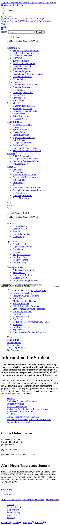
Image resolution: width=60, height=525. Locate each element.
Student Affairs (20, 145)
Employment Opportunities (25, 280)
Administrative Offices (23, 270)
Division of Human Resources (27, 187)
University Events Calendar (25, 148)
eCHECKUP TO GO (17, 406)
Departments (13, 345)
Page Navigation (38, 290)
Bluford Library (20, 277)
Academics (12, 48)
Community (18, 236)
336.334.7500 (52, 499)
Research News (20, 119)
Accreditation (19, 79)
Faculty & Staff (20, 228)
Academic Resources (22, 55)
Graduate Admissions (22, 87)
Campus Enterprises (22, 142)
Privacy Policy (13, 512)
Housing (17, 127)
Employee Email (20, 257)
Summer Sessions (21, 68)
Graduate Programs (22, 71)
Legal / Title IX (14, 507)
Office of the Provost (22, 76)
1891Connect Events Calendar (27, 150)
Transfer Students (21, 61)
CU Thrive (12, 414)
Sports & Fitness (20, 129)
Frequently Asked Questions (20, 422)
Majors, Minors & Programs (26, 50)
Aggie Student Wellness (24, 137)
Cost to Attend (19, 95)
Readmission (19, 90)
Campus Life (13, 122)
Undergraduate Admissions (25, 84)
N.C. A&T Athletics (22, 156)
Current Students (20, 226)
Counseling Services (16, 347)
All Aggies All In (21, 164)
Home (10, 337)
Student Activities (21, 135)
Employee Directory (22, 254)
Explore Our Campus (22, 124)
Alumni (16, 231)
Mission (10, 504)
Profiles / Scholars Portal (24, 63)
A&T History (19, 180)
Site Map (11, 517)
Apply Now (18, 100)
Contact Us (12, 515)
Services (11, 398)
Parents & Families (21, 234)
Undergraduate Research (24, 106)
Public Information (21, 116)
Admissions (12, 82)
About (10, 167)
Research (11, 103)
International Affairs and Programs (28, 74)
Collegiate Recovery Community (22, 401)
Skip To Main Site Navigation (15, 2)
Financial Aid (19, 97)
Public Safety (19, 140)
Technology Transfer (22, 108)
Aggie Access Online (22, 246)
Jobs (15, 185)
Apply (4, 26)
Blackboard (18, 249)
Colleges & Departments (24, 53)
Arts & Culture (20, 132)
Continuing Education (23, 66)
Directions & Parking (22, 275)
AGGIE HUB (19, 244)
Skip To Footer (19, 5)
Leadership (18, 182)
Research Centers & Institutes (26, 111)
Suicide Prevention (15, 404)
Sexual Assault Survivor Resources (23, 417)
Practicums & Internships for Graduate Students (29, 419)
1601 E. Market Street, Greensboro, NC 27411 (22, 499)
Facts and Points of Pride (24, 174)
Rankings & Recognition (24, 177)
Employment (13, 509)
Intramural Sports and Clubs (26, 161)
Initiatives (17, 169)
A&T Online (19, 58)
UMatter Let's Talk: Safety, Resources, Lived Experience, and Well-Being (27, 410)
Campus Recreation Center (25, 158)
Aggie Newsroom (21, 198)
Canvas (16, 252)
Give (3, 29)
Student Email (19, 262)
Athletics (11, 153)
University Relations (22, 195)
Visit (3, 24)
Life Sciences (19, 113)
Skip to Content (36, 2)
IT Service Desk (20, 260)
